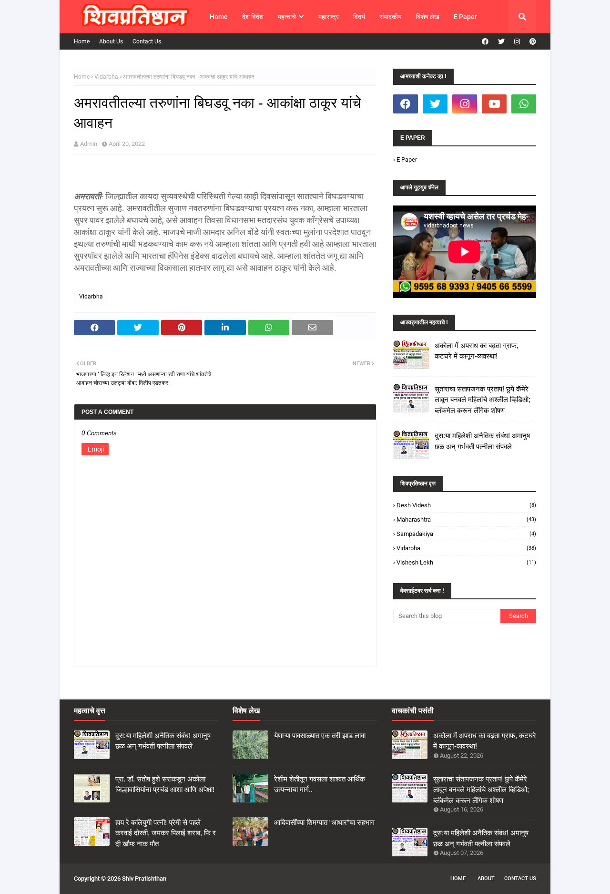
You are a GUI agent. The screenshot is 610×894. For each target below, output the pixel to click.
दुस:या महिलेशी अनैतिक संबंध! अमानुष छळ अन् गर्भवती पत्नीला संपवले (482, 441)
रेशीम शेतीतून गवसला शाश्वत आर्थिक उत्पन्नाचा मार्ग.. (319, 784)
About (486, 878)
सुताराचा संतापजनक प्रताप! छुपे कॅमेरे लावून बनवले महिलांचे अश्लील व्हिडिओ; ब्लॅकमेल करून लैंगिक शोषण (482, 399)
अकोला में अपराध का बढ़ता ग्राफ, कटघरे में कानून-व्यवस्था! (476, 350)
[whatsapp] (523, 103)
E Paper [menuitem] (465, 17)
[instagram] (517, 41)
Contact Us (146, 41)
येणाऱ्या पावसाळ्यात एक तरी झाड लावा (320, 735)
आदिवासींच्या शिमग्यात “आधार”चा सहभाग (324, 822)
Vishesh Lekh (466, 562)
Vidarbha (106, 76)
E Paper (406, 159)
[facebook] (485, 41)
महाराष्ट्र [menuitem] (328, 17)
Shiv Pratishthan (144, 878)
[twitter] (501, 41)
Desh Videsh (466, 505)
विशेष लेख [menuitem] (427, 17)
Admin (88, 143)
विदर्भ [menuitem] (359, 17)
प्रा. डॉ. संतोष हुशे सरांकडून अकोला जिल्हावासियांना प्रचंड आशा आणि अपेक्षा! (164, 784)
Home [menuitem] (219, 17)
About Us (111, 41)
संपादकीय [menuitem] (390, 17)
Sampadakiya (466, 533)
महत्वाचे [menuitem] (287, 17)
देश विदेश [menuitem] (253, 17)
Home (82, 41)
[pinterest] (531, 41)
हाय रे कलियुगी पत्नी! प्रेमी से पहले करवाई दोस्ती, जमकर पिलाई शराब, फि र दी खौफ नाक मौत (165, 833)
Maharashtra (466, 519)
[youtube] (494, 103)
